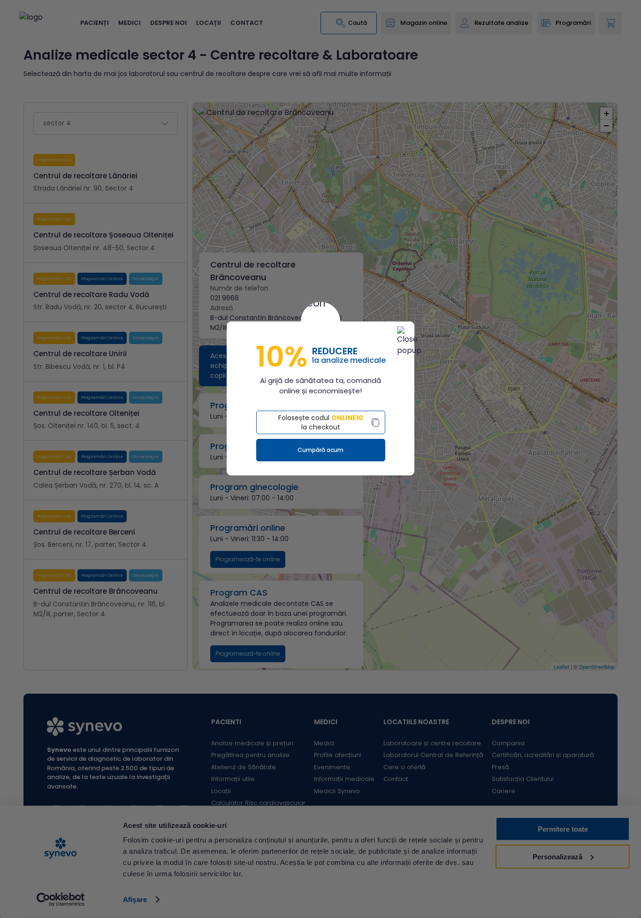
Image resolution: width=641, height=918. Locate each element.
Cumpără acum (320, 450)
